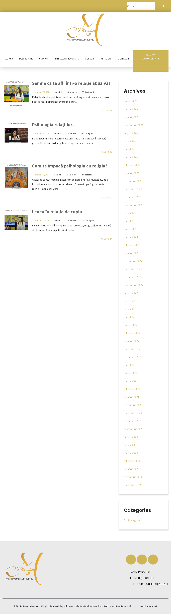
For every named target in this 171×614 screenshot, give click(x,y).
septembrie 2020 (133, 429)
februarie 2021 (132, 389)
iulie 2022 (129, 301)
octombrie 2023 (133, 197)
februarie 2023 (132, 245)
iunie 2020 (130, 445)
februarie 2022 (132, 333)
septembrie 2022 (133, 285)
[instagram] (142, 560)
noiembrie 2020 (133, 413)
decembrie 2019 (133, 477)
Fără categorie (88, 92)
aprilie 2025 (130, 101)
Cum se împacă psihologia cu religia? (69, 166)
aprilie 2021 (130, 373)
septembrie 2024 (133, 125)
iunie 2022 (130, 309)
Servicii (43, 58)
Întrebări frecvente (67, 58)
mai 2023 (129, 221)
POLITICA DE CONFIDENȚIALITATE (149, 584)
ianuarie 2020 (131, 469)
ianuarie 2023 (131, 253)
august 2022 (131, 293)
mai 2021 (129, 365)
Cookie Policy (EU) (140, 572)
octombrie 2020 (133, 421)
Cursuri (90, 58)
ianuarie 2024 (131, 173)
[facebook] (131, 560)
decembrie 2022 (133, 261)
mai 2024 (129, 149)
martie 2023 (131, 237)
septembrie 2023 (133, 205)
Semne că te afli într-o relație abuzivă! (71, 83)
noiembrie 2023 (133, 189)
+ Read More (105, 110)
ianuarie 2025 (131, 117)
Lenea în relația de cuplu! (58, 211)
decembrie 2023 (133, 181)
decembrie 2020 (133, 405)
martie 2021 (131, 381)
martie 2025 (131, 109)
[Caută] (162, 6)
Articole (106, 58)
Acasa (9, 58)
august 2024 (131, 133)
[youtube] (153, 560)
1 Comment (70, 133)
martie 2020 (131, 453)
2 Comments (71, 220)
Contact (123, 58)
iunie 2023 (130, 213)
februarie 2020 (132, 461)
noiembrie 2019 (133, 485)
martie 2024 (131, 157)
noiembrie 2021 (133, 349)
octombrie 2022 (133, 277)
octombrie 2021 (133, 357)
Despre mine (26, 58)
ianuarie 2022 (131, 341)
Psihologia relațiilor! (53, 124)
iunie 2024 (130, 141)
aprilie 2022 (131, 325)
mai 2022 (129, 317)
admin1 (58, 92)
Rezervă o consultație (150, 56)
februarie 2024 (132, 165)
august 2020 (131, 437)
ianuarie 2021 (131, 397)
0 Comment (71, 92)
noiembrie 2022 (133, 269)
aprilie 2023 (130, 229)
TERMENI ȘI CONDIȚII (142, 578)
